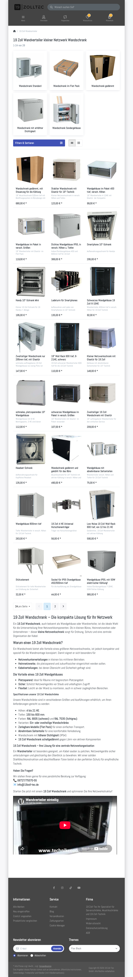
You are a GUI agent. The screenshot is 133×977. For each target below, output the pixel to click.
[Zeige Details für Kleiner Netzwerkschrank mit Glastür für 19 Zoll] (102, 337)
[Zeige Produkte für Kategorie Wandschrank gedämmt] (103, 67)
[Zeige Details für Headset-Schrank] (31, 449)
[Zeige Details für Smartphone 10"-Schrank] (102, 225)
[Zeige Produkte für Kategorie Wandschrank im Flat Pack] (66, 67)
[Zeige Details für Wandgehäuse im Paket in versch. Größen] (31, 225)
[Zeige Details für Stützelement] (31, 561)
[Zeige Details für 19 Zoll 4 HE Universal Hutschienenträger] (66, 505)
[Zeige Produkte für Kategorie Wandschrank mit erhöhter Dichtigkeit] (30, 109)
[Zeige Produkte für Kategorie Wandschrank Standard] (30, 67)
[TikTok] (70, 887)
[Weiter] (63, 606)
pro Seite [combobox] (21, 606)
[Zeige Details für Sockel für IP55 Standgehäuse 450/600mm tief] (66, 561)
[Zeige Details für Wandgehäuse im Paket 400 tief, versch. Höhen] (102, 169)
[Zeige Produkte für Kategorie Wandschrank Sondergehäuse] (66, 109)
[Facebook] (54, 887)
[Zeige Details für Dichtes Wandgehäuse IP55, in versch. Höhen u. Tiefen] (66, 225)
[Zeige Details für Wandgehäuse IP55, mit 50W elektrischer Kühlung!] (102, 561)
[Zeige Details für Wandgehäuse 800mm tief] (31, 505)
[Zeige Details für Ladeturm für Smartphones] (66, 281)
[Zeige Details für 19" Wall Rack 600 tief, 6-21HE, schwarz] (66, 337)
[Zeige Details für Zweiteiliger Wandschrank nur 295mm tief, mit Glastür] (31, 337)
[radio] (72, 143)
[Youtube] (79, 887)
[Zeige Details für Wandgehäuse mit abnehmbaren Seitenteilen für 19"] (102, 449)
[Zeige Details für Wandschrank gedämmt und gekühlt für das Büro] (66, 449)
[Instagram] (62, 887)
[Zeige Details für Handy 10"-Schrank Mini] (31, 281)
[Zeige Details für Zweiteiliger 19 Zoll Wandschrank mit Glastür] (102, 393)
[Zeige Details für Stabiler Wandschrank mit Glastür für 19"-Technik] (66, 169)
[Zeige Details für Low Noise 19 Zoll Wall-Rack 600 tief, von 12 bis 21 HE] (102, 505)
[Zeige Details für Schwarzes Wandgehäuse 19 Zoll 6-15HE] (102, 281)
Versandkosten (45, 966)
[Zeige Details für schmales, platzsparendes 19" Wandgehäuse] (31, 393)
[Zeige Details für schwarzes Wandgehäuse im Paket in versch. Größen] (66, 393)
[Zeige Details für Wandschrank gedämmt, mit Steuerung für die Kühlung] (31, 169)
